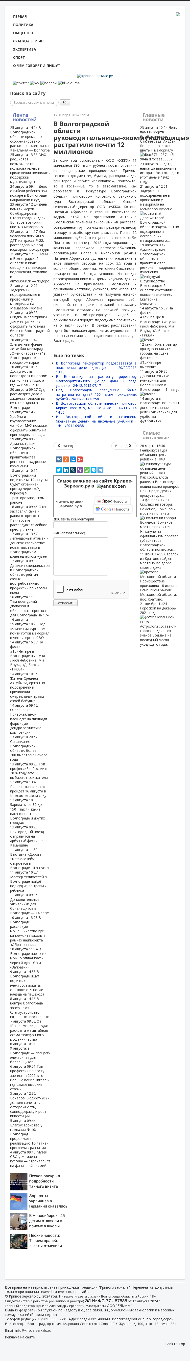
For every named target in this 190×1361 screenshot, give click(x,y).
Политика (23, 24)
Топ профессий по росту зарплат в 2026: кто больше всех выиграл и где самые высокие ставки (29, 1077)
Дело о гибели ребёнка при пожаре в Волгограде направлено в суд (28, 193)
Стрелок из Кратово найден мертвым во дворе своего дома (159, 577)
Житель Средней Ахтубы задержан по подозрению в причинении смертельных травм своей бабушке (27, 687)
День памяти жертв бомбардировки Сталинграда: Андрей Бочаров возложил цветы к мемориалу (28, 215)
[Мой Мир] (73, 459)
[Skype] (93, 470)
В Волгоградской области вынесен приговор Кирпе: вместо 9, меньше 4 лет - (96, 408)
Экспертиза (24, 49)
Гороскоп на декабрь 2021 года (158, 624)
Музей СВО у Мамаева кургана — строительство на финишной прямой (32, 1159)
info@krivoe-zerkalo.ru (33, 1330)
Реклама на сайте (20, 1337)
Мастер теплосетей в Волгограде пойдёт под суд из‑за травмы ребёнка (28, 881)
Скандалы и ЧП (28, 41)
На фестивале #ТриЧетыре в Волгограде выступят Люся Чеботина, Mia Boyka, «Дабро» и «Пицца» (28, 655)
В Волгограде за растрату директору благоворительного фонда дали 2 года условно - (96, 381)
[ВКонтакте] (59, 459)
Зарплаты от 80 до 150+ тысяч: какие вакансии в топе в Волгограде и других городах (27, 811)
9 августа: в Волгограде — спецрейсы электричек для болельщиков (31, 1052)
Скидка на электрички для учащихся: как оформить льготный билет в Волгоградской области (30, 323)
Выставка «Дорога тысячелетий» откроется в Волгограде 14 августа (29, 858)
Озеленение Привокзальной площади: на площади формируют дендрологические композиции (28, 719)
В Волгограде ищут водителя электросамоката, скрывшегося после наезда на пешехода (27, 983)
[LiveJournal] (73, 470)
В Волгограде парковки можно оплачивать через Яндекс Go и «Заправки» (28, 958)
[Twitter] (59, 470)
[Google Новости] (113, 509)
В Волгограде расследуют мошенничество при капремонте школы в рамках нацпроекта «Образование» (28, 931)
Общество (23, 32)
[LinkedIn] (66, 470)
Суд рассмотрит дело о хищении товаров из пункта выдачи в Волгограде (27, 398)
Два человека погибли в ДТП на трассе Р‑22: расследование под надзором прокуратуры (29, 240)
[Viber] (80, 470)
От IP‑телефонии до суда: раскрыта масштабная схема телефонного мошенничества (29, 1030)
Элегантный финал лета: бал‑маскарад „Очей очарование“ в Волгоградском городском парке (28, 351)
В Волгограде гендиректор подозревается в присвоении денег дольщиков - (96, 367)
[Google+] (80, 459)
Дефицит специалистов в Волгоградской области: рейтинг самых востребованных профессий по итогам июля (30, 576)
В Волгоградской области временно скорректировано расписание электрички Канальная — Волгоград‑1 (32, 138)
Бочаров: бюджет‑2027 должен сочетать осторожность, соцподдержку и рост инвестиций (29, 1104)
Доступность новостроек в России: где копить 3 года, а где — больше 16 (28, 375)
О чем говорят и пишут (36, 65)
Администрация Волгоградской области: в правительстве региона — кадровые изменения (158, 274)
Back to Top (175, 1343)
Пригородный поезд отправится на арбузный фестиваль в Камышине (29, 836)
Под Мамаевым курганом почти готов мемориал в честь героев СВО (29, 631)
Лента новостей (25, 117)
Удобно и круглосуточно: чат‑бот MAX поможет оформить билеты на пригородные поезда (29, 423)
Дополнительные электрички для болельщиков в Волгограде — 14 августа (31, 903)
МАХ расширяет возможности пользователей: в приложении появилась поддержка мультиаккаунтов (30, 168)
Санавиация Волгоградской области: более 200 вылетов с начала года (28, 748)
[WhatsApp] (87, 470)
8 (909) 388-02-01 (52, 1319)
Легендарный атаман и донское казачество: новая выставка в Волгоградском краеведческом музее (29, 545)
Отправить (65, 603)
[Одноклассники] (66, 459)
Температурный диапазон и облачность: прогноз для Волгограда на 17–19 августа (29, 608)
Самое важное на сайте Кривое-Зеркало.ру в (95, 483)
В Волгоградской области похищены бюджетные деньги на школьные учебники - (96, 421)
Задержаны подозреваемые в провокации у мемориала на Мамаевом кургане (26, 296)
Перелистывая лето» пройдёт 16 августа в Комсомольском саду (28, 789)
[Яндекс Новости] (112, 501)
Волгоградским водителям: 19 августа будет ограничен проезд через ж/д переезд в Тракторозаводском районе (29, 486)
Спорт (19, 57)
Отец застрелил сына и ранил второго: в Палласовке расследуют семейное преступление (28, 518)
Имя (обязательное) (69, 533)
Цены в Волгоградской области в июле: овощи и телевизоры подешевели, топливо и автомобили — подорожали (34, 267)
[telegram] (100, 470)
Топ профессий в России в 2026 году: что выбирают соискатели (29, 771)
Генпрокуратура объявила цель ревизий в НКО (159, 470)
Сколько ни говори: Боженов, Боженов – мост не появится (159, 524)
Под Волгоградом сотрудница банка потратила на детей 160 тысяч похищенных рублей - (96, 394)
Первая (20, 16)
